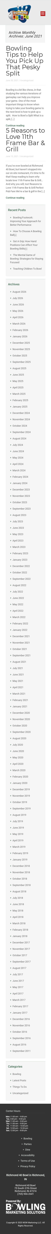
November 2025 (21, 349)
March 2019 (19, 846)
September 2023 (22, 508)
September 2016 (22, 1038)
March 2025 (19, 393)
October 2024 (20, 425)
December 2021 (21, 636)
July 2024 (18, 444)
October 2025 (20, 355)
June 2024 (18, 451)
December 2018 (21, 866)
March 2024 (19, 470)
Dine (27, 1149)
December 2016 (21, 1019)
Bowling (17, 1074)
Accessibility (28, 1155)
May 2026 (18, 310)
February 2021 (20, 700)
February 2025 (20, 400)
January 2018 (20, 936)
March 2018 (19, 923)
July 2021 (18, 668)
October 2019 (20, 802)
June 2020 (18, 751)
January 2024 (20, 483)
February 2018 (20, 929)
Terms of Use (28, 1160)
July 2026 (18, 298)
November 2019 (21, 795)
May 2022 (18, 604)
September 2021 (22, 655)
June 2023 (18, 527)
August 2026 (19, 291)
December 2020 (21, 712)
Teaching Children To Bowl (27, 268)
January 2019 (20, 859)
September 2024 (22, 432)
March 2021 (19, 693)
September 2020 (22, 732)
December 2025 (21, 342)
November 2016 (21, 1025)
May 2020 (18, 757)
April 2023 (18, 540)
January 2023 (20, 559)
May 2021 (18, 681)
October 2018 (20, 878)
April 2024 (18, 464)
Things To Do (20, 1086)
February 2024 (20, 476)
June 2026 (18, 304)
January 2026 (20, 336)
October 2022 (20, 572)
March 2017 (19, 999)
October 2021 (20, 649)
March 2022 (19, 617)
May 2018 (18, 910)
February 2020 (20, 776)
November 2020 (21, 719)
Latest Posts (19, 1080)
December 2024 (21, 413)
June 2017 (18, 980)
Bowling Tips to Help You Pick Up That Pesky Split (24, 60)
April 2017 (18, 993)
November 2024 (21, 419)
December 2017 (21, 942)
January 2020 (20, 783)
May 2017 (18, 987)
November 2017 (21, 948)
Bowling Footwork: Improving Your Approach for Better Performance (25, 221)
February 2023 (20, 553)
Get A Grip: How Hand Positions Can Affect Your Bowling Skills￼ (24, 245)
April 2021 (18, 687)
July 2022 (18, 591)
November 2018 (21, 872)
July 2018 (18, 897)
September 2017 (22, 961)
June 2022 (18, 598)
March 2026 (19, 323)
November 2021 (21, 642)
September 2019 (22, 808)
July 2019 (18, 821)
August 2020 (19, 738)
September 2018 (22, 885)
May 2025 (18, 381)
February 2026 (20, 330)
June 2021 (18, 674)
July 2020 (18, 744)
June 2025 (18, 374)
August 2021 (19, 661)
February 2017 (20, 1006)
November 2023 (21, 495)
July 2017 (18, 974)
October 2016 (20, 1031)
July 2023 (18, 521)
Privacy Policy (27, 1166)
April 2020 (18, 763)
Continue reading (15, 125)
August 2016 (19, 1044)
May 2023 (18, 534)
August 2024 (19, 438)
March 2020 (19, 770)
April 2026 (18, 317)
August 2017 (19, 968)
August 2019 (19, 814)
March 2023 (19, 547)
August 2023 (19, 515)
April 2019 (18, 840)
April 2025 (18, 387)
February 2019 (20, 853)
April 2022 (18, 610)
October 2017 (20, 955)
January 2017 (20, 1012)
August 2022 (19, 585)
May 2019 (18, 834)
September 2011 (22, 1051)
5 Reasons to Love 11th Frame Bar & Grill (25, 140)
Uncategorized (26, 80)
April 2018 (18, 917)
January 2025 (20, 406)
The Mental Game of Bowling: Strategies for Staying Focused (26, 259)
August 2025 (19, 368)
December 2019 (21, 789)
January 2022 (20, 629)
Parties (28, 1144)
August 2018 (19, 891)
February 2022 (20, 623)
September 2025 (22, 362)
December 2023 (21, 489)
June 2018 (18, 904)
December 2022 (21, 566)
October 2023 (20, 502)
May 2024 (18, 457)
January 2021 (20, 706)
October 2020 (20, 725)
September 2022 (22, 578)
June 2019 (18, 827)
